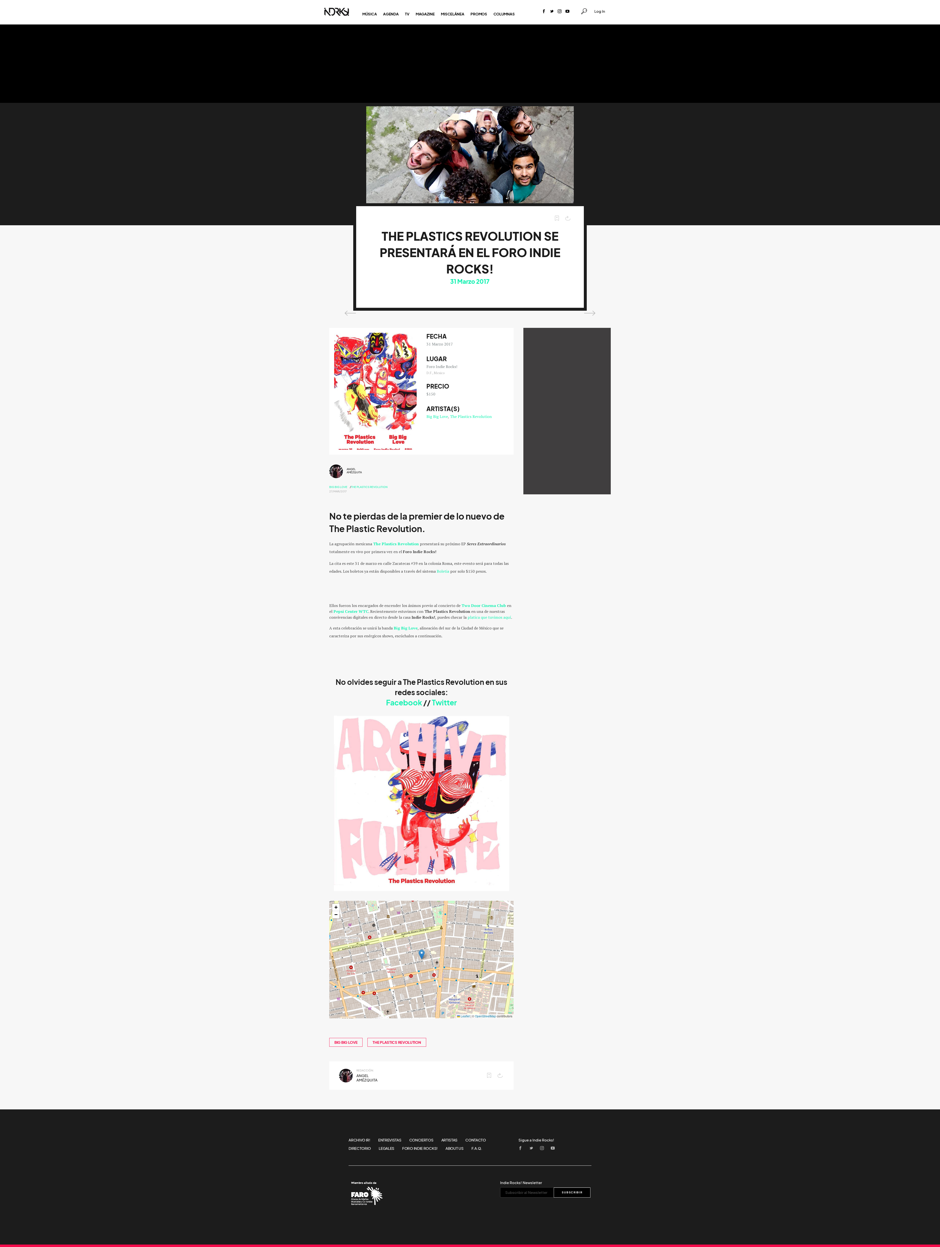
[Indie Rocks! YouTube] (567, 11)
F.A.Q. (476, 1148)
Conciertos (421, 1140)
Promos (478, 14)
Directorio (360, 1148)
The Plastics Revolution (471, 416)
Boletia (443, 571)
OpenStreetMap (485, 1016)
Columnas (504, 14)
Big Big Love (437, 416)
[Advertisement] (470, 63)
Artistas (449, 1140)
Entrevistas (389, 1140)
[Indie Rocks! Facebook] (544, 11)
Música (369, 14)
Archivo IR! (359, 1140)
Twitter (444, 702)
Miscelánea (452, 14)
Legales (386, 1148)
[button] (422, 955)
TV (407, 14)
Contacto (475, 1140)
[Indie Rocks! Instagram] (560, 11)
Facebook (404, 702)
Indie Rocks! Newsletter (521, 1182)
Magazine (425, 14)
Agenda (391, 14)
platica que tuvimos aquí (489, 617)
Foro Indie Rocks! (420, 1148)
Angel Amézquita (354, 470)
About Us (455, 1148)
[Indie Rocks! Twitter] (552, 11)
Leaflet (465, 1016)
